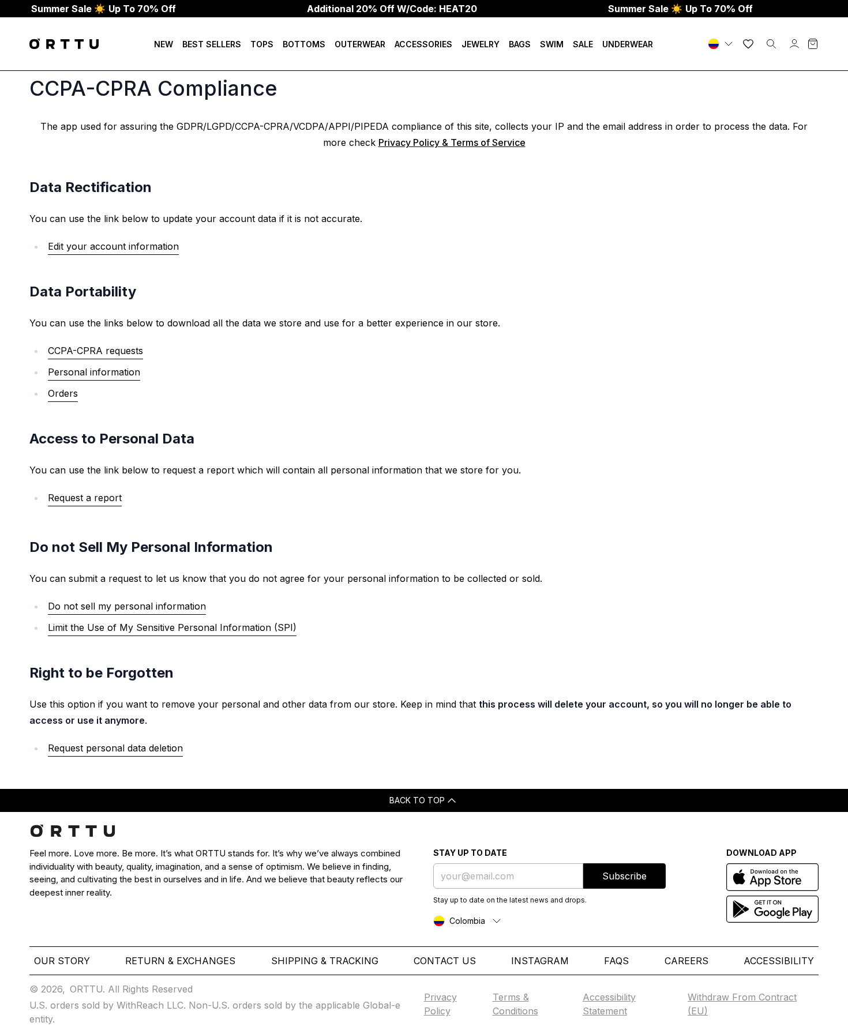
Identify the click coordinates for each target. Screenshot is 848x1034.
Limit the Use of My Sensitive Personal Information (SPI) (172, 627)
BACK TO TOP (417, 800)
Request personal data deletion (115, 748)
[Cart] (813, 44)
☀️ (103, 8)
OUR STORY (62, 961)
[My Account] (794, 44)
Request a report (85, 497)
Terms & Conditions (515, 1004)
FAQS (616, 961)
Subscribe (624, 876)
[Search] (771, 44)
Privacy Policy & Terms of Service (452, 142)
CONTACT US (445, 961)
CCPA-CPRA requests (95, 350)
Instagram (540, 961)
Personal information (94, 372)
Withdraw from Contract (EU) (742, 1004)
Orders (63, 393)
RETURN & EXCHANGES (180, 961)
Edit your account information (113, 246)
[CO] (722, 44)
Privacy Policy (440, 1004)
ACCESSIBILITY (779, 961)
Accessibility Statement (609, 1004)
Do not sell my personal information (127, 606)
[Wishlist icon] (748, 44)
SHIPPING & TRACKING (324, 961)
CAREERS (686, 961)
